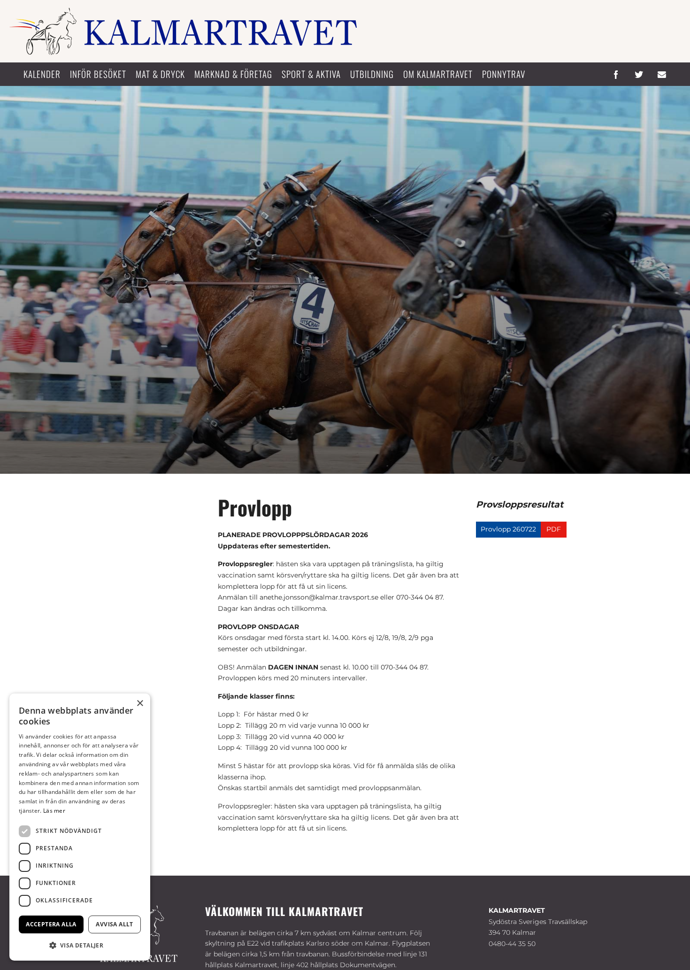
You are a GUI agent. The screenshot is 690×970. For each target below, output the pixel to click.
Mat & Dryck (160, 73)
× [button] (139, 703)
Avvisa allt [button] (114, 924)
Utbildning (372, 73)
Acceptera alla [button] (51, 924)
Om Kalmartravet (438, 73)
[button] (80, 945)
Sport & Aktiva (311, 73)
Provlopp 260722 (508, 529)
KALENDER (42, 73)
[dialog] (79, 827)
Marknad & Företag (233, 73)
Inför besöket (98, 73)
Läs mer (54, 811)
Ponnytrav (503, 73)
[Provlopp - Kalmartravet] (183, 31)
